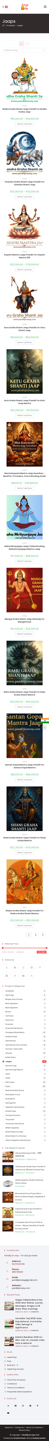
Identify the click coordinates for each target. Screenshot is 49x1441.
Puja (9, 1361)
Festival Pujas (11, 1036)
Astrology (9, 995)
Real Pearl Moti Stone (14, 1090)
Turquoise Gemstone (14, 1123)
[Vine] (15, 975)
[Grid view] (21, 43)
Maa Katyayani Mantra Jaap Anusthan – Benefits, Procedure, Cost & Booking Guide (24, 474)
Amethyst (9, 991)
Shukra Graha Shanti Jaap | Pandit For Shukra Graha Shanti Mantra (25, 912)
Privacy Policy (24, 1430)
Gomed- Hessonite (13, 1049)
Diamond (9, 1020)
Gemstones (10, 1040)
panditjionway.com (21, 1288)
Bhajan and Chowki (13, 999)
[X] (6, 967)
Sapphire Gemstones (14, 1107)
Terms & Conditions (15, 1387)
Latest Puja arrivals (15, 1369)
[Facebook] (15, 967)
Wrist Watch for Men (14, 1132)
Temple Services (12, 1115)
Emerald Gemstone (14, 1028)
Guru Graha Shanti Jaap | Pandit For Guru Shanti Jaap (24, 329)
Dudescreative (39, 1438)
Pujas (7, 1086)
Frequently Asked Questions (19, 1391)
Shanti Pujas (10, 1111)
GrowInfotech (19, 1438)
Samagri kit (10, 1103)
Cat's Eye (9, 1016)
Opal (7, 1074)
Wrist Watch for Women (16, 1136)
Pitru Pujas (9, 1082)
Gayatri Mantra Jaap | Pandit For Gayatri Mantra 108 (24, 256)
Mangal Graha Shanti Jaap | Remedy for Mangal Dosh (24, 620)
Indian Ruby (10, 1057)
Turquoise (9, 1119)
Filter (41, 952)
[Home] (3, 25)
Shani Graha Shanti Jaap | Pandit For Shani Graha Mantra (24, 839)
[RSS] (31, 975)
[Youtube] (23, 975)
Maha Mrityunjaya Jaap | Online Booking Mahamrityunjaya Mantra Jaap (24, 547)
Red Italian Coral (12, 1094)
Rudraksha (10, 1098)
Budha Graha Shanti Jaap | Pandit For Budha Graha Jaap (24, 110)
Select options (24, 124)
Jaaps (20, 25)
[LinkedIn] (31, 967)
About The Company (16, 1380)
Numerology (10, 1065)
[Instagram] (23, 967)
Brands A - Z (12, 1365)
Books (8, 1011)
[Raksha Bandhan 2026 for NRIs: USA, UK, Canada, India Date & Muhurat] (9, 1341)
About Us (8, 1427)
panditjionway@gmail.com (24, 1280)
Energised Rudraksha (14, 1032)
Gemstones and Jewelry (16, 1045)
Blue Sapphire (11, 1003)
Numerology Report (14, 1069)
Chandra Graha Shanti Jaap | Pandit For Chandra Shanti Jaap (25, 183)
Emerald (9, 1024)
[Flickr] (6, 975)
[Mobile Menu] (45, 7)
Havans (8, 1053)
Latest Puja (12, 1357)
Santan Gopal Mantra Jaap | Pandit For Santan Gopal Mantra (24, 766)
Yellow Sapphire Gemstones (17, 1140)
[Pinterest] (40, 967)
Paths (7, 1078)
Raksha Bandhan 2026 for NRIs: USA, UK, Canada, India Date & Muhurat (29, 1340)
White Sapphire (12, 1128)
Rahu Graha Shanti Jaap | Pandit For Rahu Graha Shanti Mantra (24, 693)
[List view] (27, 43)
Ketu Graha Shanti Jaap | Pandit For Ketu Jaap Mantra (24, 402)
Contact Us (12, 1383)
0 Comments (34, 1312)
